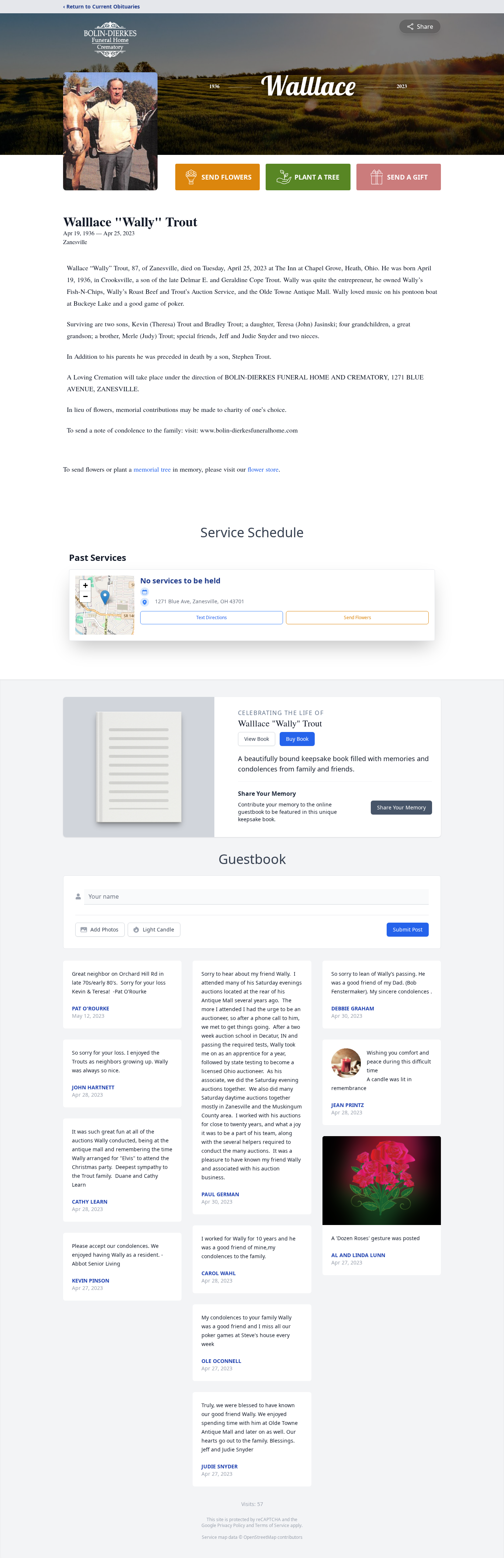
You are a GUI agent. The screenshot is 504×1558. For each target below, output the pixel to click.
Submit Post (407, 929)
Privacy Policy (231, 1525)
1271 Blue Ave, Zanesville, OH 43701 (199, 601)
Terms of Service (272, 1525)
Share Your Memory (401, 807)
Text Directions (211, 617)
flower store (263, 469)
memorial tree (152, 469)
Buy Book (297, 738)
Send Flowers (357, 617)
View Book (256, 738)
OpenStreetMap (260, 1537)
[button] (105, 597)
